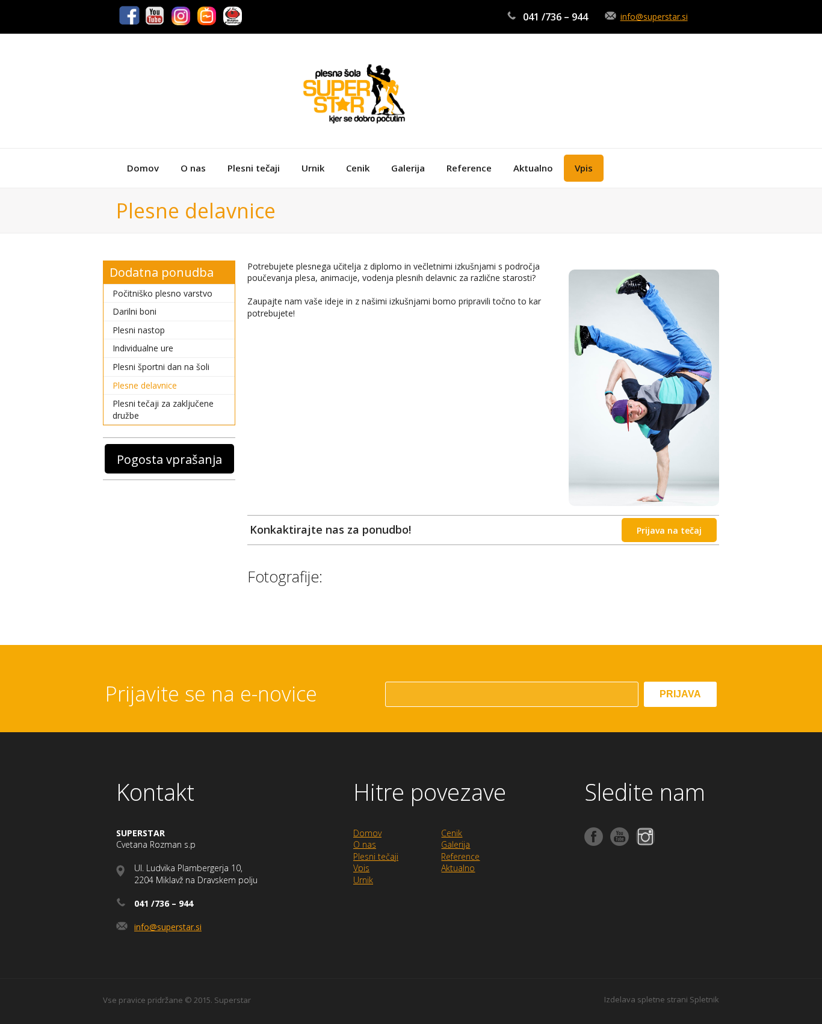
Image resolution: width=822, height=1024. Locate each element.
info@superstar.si (654, 16)
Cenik (451, 833)
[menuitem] (143, 168)
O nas (364, 844)
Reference (460, 856)
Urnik (363, 880)
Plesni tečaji (375, 856)
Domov (367, 833)
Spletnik (704, 999)
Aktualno (458, 868)
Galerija (455, 844)
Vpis (361, 868)
